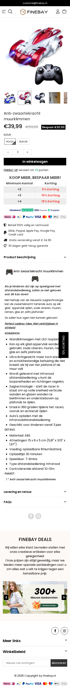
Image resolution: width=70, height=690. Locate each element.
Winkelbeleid (14, 651)
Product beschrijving (19, 257)
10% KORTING (63, 345)
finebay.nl (49, 676)
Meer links (12, 640)
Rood (10, 141)
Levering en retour (18, 492)
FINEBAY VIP (11, 170)
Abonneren (59, 663)
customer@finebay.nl (35, 3)
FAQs (8, 502)
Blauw (23, 141)
